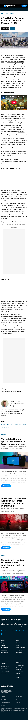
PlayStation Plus (18, 68)
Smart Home (4, 650)
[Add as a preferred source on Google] (5, 28)
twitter (13, 406)
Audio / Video (4, 648)
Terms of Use (4, 705)
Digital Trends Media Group (8, 710)
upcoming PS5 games (19, 57)
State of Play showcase (14, 55)
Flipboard (1, 634)
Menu (1, 6)
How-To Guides (19, 652)
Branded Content (20, 665)
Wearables (18, 643)
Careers (3, 696)
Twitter (9, 630)
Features (3, 424)
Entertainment (4, 652)
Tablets (17, 640)
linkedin (10, 406)
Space (17, 645)
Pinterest (19, 630)
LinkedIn (23, 630)
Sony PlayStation (5, 427)
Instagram (5, 630)
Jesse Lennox (5, 26)
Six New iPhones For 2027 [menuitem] (16, 9)
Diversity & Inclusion (5, 702)
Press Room (18, 699)
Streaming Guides (20, 648)
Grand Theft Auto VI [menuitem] (5, 9)
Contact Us (3, 663)
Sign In (24, 5)
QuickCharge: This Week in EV (14, 424)
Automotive (4, 655)
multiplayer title (11, 85)
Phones (3, 640)
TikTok (16, 630)
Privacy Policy (19, 696)
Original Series (19, 655)
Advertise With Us (5, 666)
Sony (24, 424)
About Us (3, 661)
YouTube (12, 630)
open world (21, 131)
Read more (6, 486)
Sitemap (18, 702)
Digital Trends (8, 7)
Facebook (1, 630)
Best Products (19, 650)
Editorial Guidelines (5, 668)
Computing (4, 643)
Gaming (3, 645)
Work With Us (4, 699)
